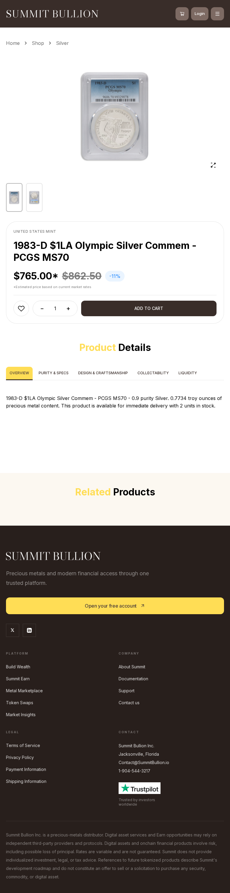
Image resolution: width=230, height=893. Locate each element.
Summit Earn (18, 678)
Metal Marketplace (24, 690)
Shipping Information (26, 781)
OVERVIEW (19, 373)
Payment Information (26, 769)
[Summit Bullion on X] (12, 630)
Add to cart (148, 308)
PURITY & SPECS (54, 373)
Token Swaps (19, 702)
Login (200, 13)
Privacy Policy (20, 757)
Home (13, 43)
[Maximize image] (213, 165)
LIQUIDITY (187, 373)
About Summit (132, 666)
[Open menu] (217, 13)
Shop (38, 43)
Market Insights (21, 714)
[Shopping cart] (182, 13)
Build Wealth (18, 666)
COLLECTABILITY (153, 373)
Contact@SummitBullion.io (144, 762)
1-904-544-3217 (134, 770)
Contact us (129, 702)
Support (126, 690)
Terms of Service (23, 745)
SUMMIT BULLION (52, 13)
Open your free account (111, 606)
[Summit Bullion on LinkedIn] (29, 630)
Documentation (133, 678)
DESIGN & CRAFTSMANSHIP (103, 373)
